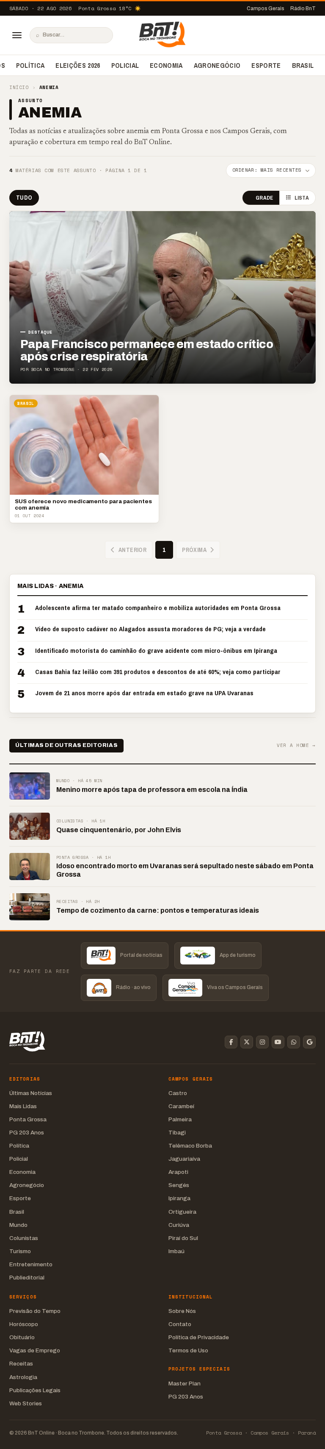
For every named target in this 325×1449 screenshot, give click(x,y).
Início (18, 87)
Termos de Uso (188, 1350)
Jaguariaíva (184, 1159)
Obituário (22, 1337)
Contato (179, 1324)
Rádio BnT (303, 8)
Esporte (266, 65)
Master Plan (184, 1383)
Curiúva (178, 1225)
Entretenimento (30, 1264)
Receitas (21, 1363)
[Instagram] (262, 1042)
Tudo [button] (24, 197)
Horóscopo (23, 1324)
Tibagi (177, 1132)
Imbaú (176, 1251)
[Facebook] (231, 1042)
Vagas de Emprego (34, 1350)
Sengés (178, 1185)
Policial (125, 65)
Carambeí (181, 1106)
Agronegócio (217, 65)
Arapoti (178, 1172)
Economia (166, 65)
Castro (177, 1093)
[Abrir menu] (17, 35)
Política (30, 65)
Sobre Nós (182, 1311)
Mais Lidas (23, 1106)
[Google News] (309, 1042)
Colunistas (23, 1238)
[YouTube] (278, 1042)
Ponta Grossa (28, 1119)
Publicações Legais (35, 1390)
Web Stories (25, 1403)
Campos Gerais (265, 8)
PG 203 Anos (26, 1132)
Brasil (303, 65)
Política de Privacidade (198, 1337)
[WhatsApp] (293, 1042)
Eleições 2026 (77, 65)
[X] (246, 1042)
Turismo (20, 1251)
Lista (302, 197)
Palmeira (180, 1119)
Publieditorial (26, 1277)
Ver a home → (296, 745)
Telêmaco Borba (190, 1145)
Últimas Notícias (30, 1093)
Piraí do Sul (183, 1238)
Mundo (18, 1225)
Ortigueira (182, 1212)
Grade (264, 197)
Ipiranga (179, 1198)
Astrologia (23, 1377)
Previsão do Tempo (35, 1311)
